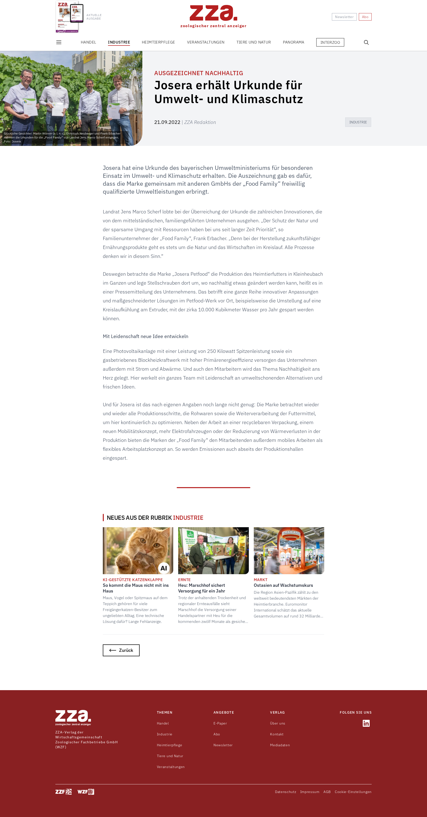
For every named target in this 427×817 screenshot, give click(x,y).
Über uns (277, 723)
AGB (327, 792)
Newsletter (223, 745)
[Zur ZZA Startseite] (73, 718)
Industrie (119, 42)
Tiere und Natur (253, 42)
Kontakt (276, 734)
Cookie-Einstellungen (353, 792)
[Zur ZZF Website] (63, 791)
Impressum (310, 792)
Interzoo (330, 42)
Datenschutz (285, 792)
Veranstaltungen (206, 42)
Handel (88, 42)
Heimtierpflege (158, 42)
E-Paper (220, 723)
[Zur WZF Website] (86, 791)
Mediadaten (280, 745)
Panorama (293, 42)
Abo (217, 734)
